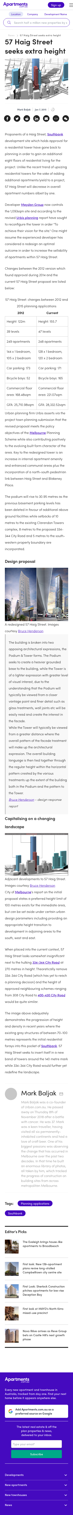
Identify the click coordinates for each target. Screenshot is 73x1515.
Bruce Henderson (30, 631)
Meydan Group (32, 204)
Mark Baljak (38, 1092)
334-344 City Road (46, 962)
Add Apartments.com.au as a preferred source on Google (34, 1411)
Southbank (55, 134)
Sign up (56, 5)
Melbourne (38, 432)
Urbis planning (27, 217)
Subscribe (36, 1454)
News (11, 35)
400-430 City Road (51, 995)
